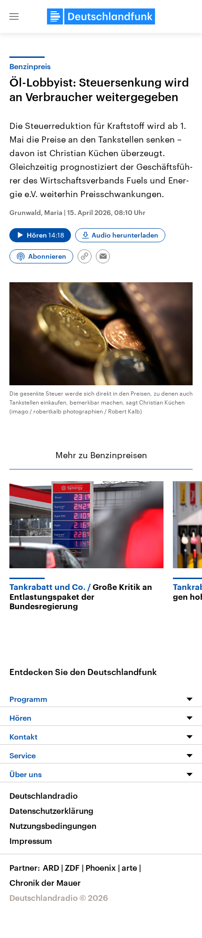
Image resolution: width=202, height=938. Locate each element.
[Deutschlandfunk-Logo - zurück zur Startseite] (101, 16)
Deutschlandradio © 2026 (58, 897)
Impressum (30, 840)
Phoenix (102, 867)
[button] (14, 16)
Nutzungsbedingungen (52, 825)
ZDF (74, 867)
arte (131, 867)
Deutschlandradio (43, 795)
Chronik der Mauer (45, 882)
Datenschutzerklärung (51, 810)
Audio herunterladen (125, 235)
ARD (53, 867)
